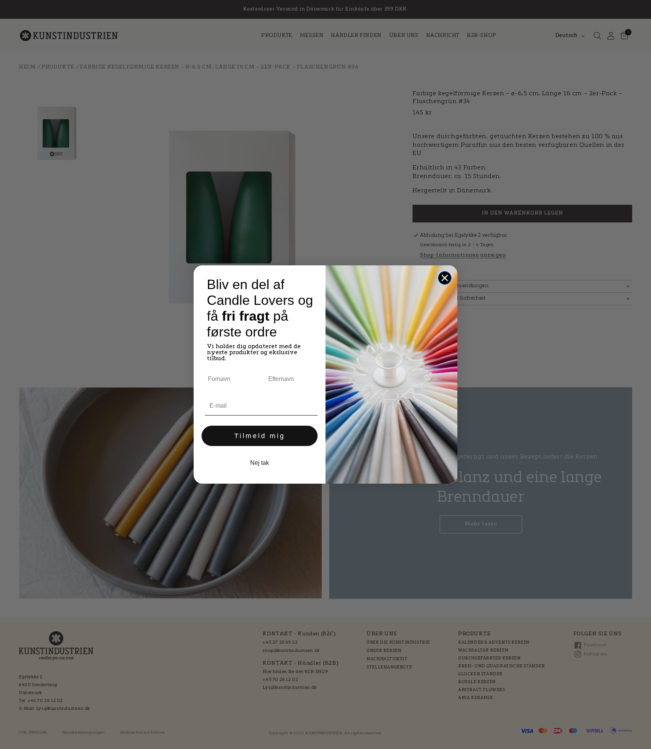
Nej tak (259, 463)
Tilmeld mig (259, 436)
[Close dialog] (444, 278)
